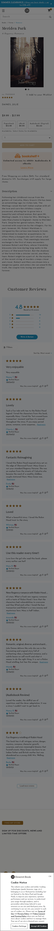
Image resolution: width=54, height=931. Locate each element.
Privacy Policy (23, 914)
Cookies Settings (19, 926)
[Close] (50, 876)
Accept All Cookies (38, 926)
